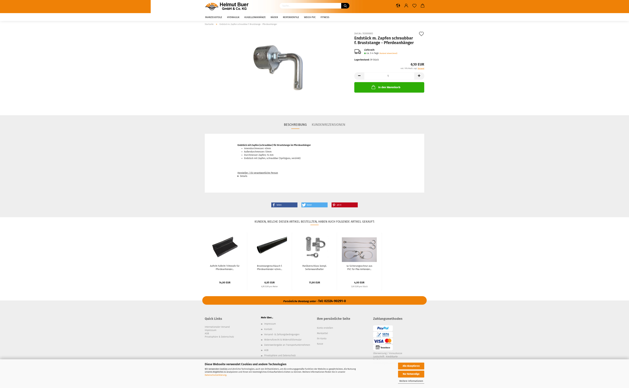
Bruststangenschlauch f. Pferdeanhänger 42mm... (269, 267)
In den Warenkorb (389, 87)
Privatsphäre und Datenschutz (280, 355)
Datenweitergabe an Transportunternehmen (287, 345)
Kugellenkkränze (255, 17)
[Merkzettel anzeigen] (414, 5)
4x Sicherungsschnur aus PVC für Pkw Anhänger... (359, 267)
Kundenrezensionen (328, 125)
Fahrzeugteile (213, 17)
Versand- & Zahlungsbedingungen (281, 334)
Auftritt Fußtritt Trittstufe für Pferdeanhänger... (224, 267)
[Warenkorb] (423, 5)
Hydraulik (233, 17)
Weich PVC (310, 17)
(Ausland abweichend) (388, 53)
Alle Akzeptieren (411, 366)
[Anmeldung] (406, 5)
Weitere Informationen (411, 381)
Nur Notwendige (411, 374)
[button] (284, 204)
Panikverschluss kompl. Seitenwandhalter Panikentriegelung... (314, 267)
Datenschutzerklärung (215, 375)
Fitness (325, 17)
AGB (266, 350)
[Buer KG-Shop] (228, 6)
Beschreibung (295, 125)
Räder (274, 17)
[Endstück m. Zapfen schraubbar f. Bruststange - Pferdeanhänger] (277, 69)
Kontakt (268, 329)
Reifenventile (291, 17)
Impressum (270, 323)
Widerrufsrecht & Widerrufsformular (283, 339)
